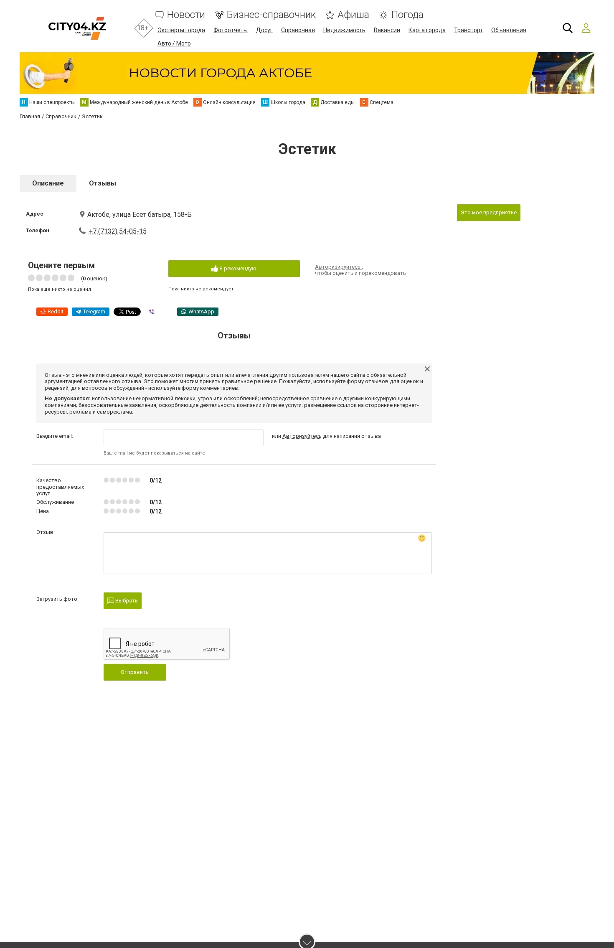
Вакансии (387, 30)
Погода (407, 14)
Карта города (427, 30)
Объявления (508, 30)
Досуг (264, 30)
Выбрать (126, 600)
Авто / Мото (174, 43)
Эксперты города (181, 30)
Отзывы (102, 183)
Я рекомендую (237, 268)
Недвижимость (344, 30)
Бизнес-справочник (271, 14)
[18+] (77, 28)
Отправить (135, 672)
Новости (186, 14)
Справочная (298, 30)
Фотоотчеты (230, 30)
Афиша (353, 14)
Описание (48, 183)
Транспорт (468, 30)
